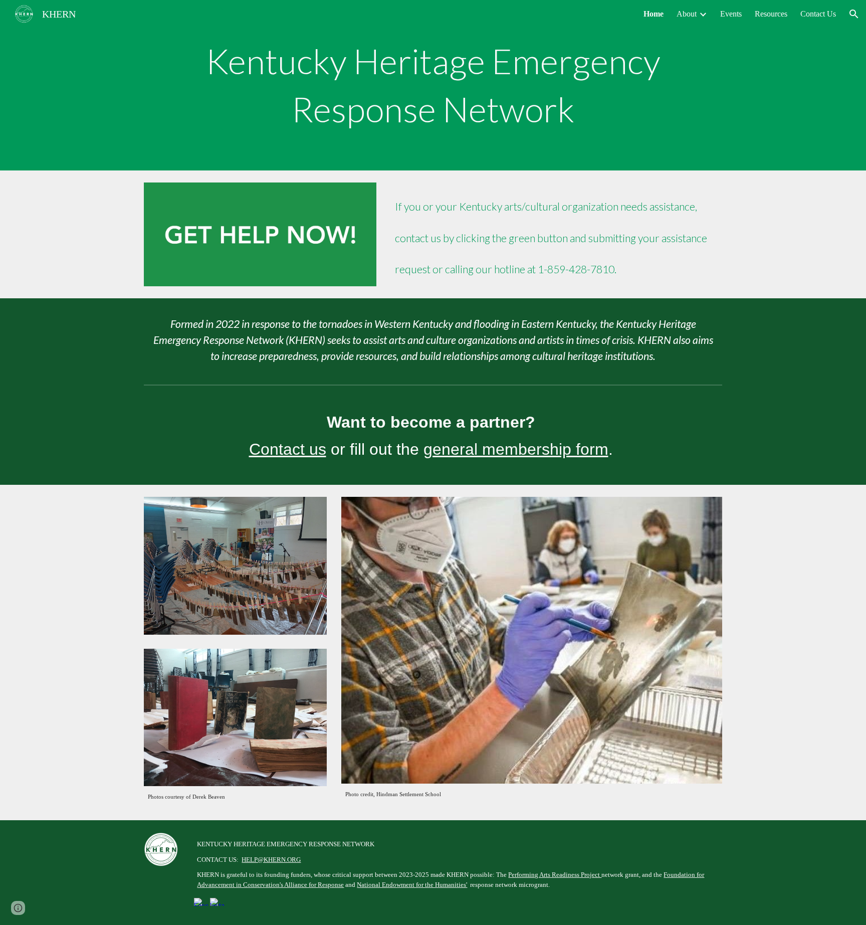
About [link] (687, 14)
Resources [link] (771, 14)
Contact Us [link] (818, 14)
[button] (854, 14)
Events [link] (731, 14)
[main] (433, 85)
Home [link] (653, 14)
